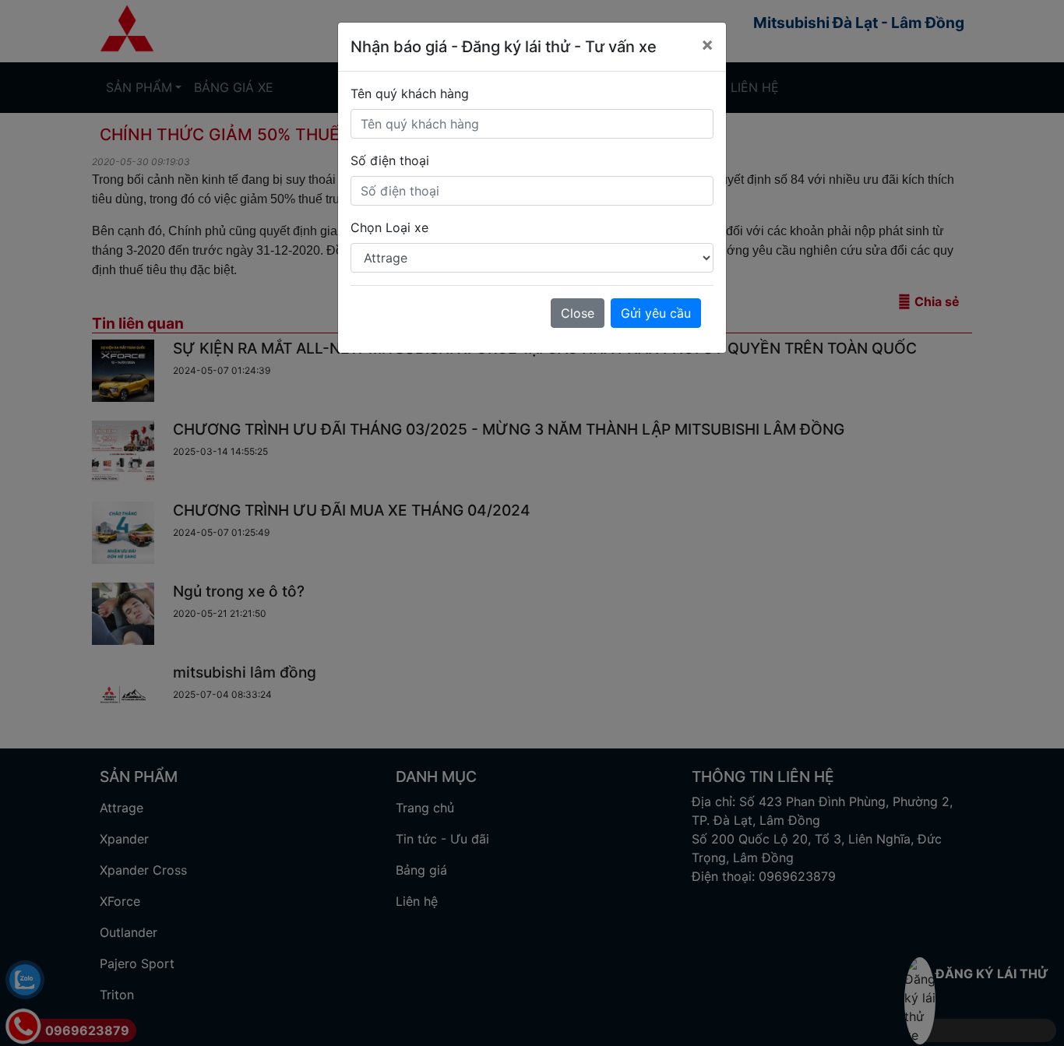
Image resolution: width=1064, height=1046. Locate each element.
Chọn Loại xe (389, 227)
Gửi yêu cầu (656, 313)
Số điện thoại (390, 160)
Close (577, 313)
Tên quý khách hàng (410, 93)
